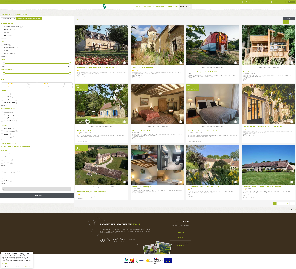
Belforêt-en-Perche (9, 50)
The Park (138, 6)
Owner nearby (8, 137)
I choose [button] (17, 266)
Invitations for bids (16, 1)
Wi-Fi (6, 175)
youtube (122, 240)
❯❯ (292, 203)
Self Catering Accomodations (12, 26)
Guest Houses (8, 29)
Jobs (24, 1)
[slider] (4, 63)
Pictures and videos (132, 240)
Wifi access (8, 162)
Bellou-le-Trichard (9, 53)
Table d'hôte (8, 97)
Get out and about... (159, 6)
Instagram (249, 2)
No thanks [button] (6, 266)
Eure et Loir (149, 261)
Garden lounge (9, 128)
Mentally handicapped (10, 117)
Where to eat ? (173, 6)
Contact (291, 1)
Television (7, 154)
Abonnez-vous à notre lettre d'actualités (180, 244)
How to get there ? (138, 265)
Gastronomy (8, 35)
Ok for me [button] (27, 266)
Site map (160, 265)
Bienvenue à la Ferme (10, 102)
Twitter (246, 2)
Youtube (252, 2)
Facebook (244, 2)
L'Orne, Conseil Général (140, 261)
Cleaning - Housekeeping (11, 172)
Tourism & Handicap (10, 99)
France (158, 261)
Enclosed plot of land (10, 131)
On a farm (7, 134)
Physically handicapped (11, 115)
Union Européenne (168, 261)
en (284, 1)
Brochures (257, 1)
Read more (4, 263)
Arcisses (7, 44)
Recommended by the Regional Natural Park (16, 146)
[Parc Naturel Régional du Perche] (104, 6)
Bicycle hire (7, 180)
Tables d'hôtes (8, 178)
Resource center (5, 1)
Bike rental (7, 32)
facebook (102, 240)
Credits (154, 265)
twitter (109, 240)
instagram (115, 240)
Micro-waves (8, 159)
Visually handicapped (10, 120)
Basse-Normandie (132, 261)
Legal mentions (147, 265)
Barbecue (7, 157)
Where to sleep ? (185, 6)
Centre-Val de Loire (126, 261)
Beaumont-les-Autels (10, 47)
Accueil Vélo (8, 94)
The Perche (147, 6)
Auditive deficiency (9, 112)
